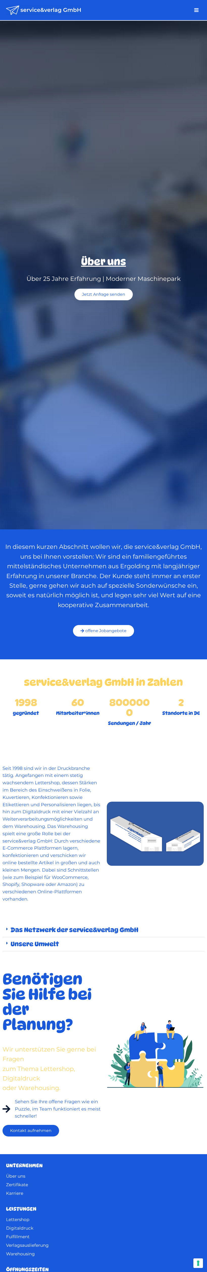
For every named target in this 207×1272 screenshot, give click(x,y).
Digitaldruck (19, 1228)
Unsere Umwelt (35, 944)
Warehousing (20, 1253)
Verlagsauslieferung (27, 1245)
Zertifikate (17, 1184)
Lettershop (18, 1219)
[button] (103, 930)
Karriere (14, 1193)
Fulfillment (18, 1236)
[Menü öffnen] (196, 10)
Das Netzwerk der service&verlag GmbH (74, 930)
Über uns (15, 1176)
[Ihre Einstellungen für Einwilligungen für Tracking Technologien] (198, 1263)
